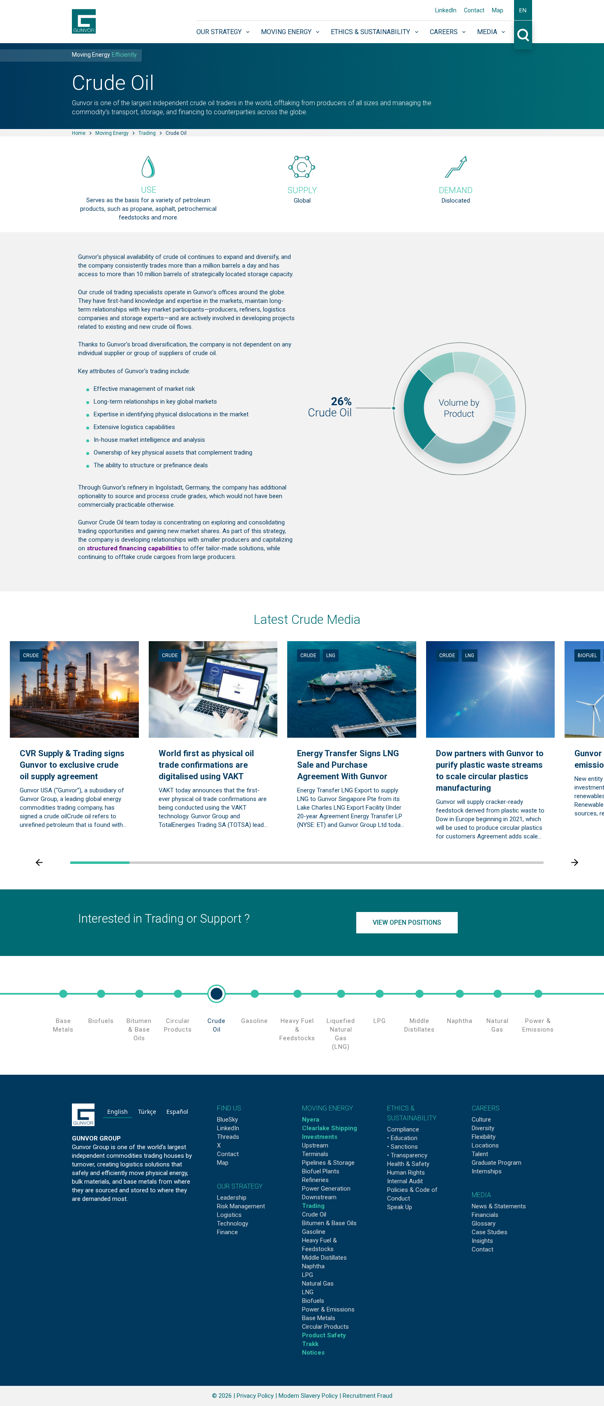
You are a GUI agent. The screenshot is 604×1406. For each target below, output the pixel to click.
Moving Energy (286, 32)
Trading (313, 1206)
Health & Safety (408, 1164)
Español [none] (177, 1111)
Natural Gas (497, 1025)
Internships (487, 1171)
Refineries (315, 1180)
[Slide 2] (159, 862)
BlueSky (227, 1119)
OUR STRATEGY (240, 1186)
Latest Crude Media (307, 619)
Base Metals (63, 1025)
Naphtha (460, 1021)
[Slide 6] (395, 862)
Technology (232, 1223)
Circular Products (178, 1025)
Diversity (483, 1128)
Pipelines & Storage (328, 1162)
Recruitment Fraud (367, 1395)
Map (497, 10)
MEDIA (481, 1195)
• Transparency (407, 1155)
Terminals (315, 1154)
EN (523, 10)
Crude (31, 655)
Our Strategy (219, 32)
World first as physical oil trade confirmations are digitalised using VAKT (206, 765)
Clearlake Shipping (329, 1128)
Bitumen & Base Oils (139, 1029)
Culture (481, 1119)
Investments (319, 1136)
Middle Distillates (419, 1025)
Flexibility (484, 1136)
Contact (474, 10)
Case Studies (489, 1232)
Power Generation (326, 1188)
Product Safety (324, 1335)
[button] (523, 10)
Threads (228, 1136)
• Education (402, 1138)
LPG (379, 1021)
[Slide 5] (336, 862)
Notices (313, 1352)
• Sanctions (402, 1146)
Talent (480, 1154)
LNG (330, 655)
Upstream (315, 1145)
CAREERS (486, 1108)
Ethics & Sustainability (370, 32)
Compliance (403, 1129)
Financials (485, 1215)
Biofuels (101, 1021)
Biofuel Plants (320, 1171)
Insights (482, 1240)
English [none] (117, 1111)
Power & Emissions (538, 1025)
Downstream (319, 1197)
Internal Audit (405, 1181)
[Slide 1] (99, 862)
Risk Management (241, 1206)
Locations (485, 1145)
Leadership (232, 1197)
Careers (444, 32)
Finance (227, 1232)
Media (487, 32)
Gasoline (254, 1021)
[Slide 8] (514, 862)
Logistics (229, 1215)
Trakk (310, 1344)
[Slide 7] (454, 862)
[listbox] (147, 1113)
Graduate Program (496, 1162)
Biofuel (587, 655)
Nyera (310, 1119)
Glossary (484, 1223)
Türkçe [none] (147, 1111)
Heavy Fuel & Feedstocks (297, 1029)
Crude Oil (216, 1025)
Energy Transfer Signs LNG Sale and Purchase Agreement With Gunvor (348, 765)
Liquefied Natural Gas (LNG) (341, 1033)
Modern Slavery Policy (308, 1395)
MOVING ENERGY (327, 1108)
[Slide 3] (218, 862)
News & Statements (499, 1206)
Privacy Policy (255, 1395)
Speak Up (399, 1207)
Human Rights (406, 1172)
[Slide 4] (277, 862)
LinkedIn (445, 10)
